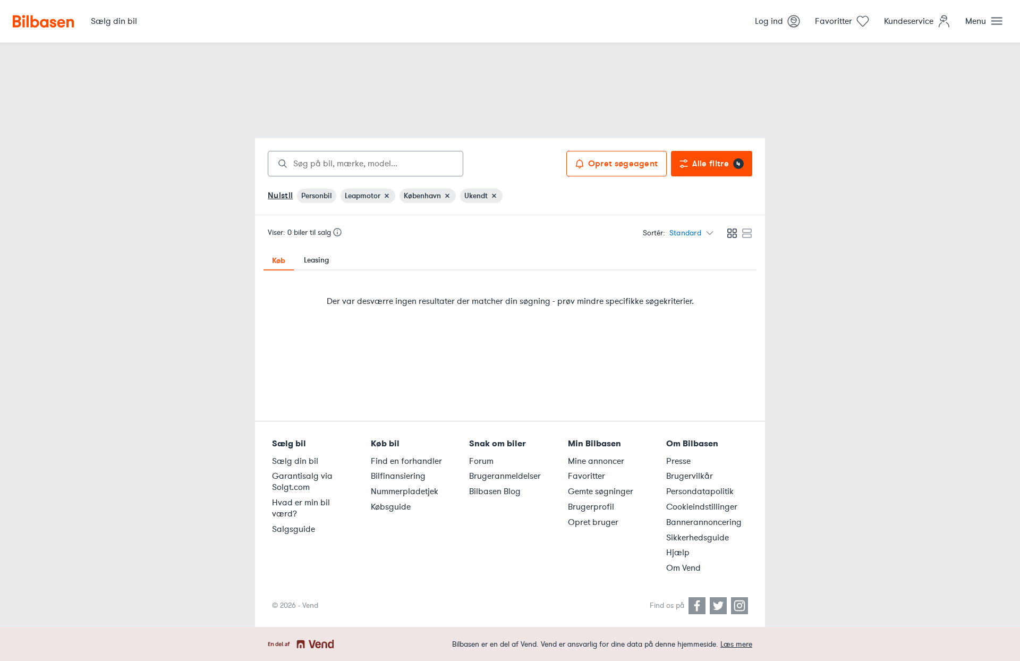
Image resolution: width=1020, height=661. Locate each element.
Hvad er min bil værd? (301, 508)
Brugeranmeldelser (505, 476)
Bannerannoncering (704, 522)
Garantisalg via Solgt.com (302, 481)
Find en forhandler (406, 461)
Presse (678, 461)
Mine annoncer (596, 461)
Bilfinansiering (398, 476)
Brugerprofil (591, 507)
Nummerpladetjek (404, 491)
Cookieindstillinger (701, 507)
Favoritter (586, 476)
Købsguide (391, 507)
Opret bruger (593, 522)
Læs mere (736, 644)
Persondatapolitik (700, 491)
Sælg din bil (295, 461)
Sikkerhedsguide (697, 538)
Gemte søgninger (600, 491)
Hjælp (678, 552)
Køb (278, 260)
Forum (481, 461)
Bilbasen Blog (495, 491)
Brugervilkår (689, 476)
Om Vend (683, 568)
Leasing (316, 260)
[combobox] (365, 163)
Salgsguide (293, 529)
